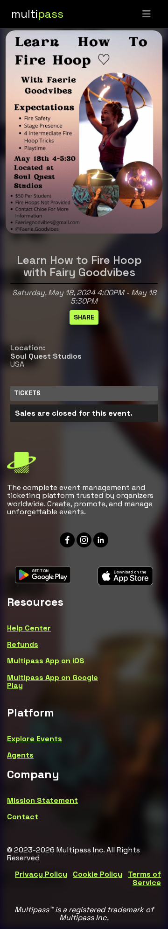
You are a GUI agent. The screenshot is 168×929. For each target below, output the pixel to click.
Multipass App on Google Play (52, 682)
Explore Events (34, 739)
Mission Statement (42, 800)
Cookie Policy (97, 874)
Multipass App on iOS (45, 661)
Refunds (22, 644)
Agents (20, 755)
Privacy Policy (41, 874)
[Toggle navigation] (146, 14)
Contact (22, 817)
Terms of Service (144, 878)
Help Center (29, 628)
